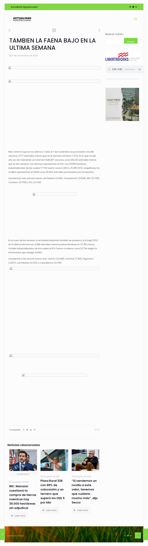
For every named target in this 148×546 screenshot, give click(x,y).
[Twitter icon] (133, 6)
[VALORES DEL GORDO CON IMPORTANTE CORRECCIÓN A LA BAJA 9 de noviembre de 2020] (2, 534)
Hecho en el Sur (15, 535)
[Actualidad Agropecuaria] (22, 19)
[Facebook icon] (130, 6)
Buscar (130, 41)
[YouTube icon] (136, 6)
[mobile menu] (135, 19)
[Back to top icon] (138, 535)
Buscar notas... (115, 34)
